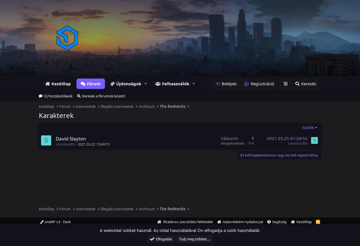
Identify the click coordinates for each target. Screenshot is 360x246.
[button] (146, 84)
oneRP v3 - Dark (57, 221)
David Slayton (71, 138)
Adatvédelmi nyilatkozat (243, 221)
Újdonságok (128, 83)
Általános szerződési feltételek (188, 221)
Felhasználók (175, 83)
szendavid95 (65, 144)
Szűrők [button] (308, 127)
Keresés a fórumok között (103, 96)
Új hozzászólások (58, 96)
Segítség (279, 221)
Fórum (94, 83)
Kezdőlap (61, 83)
